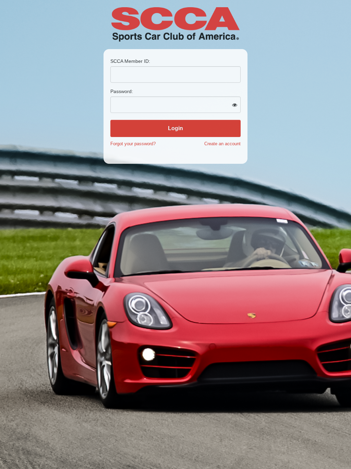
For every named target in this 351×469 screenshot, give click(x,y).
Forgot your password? (133, 143)
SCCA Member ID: (130, 61)
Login (175, 128)
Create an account (222, 143)
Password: (121, 91)
